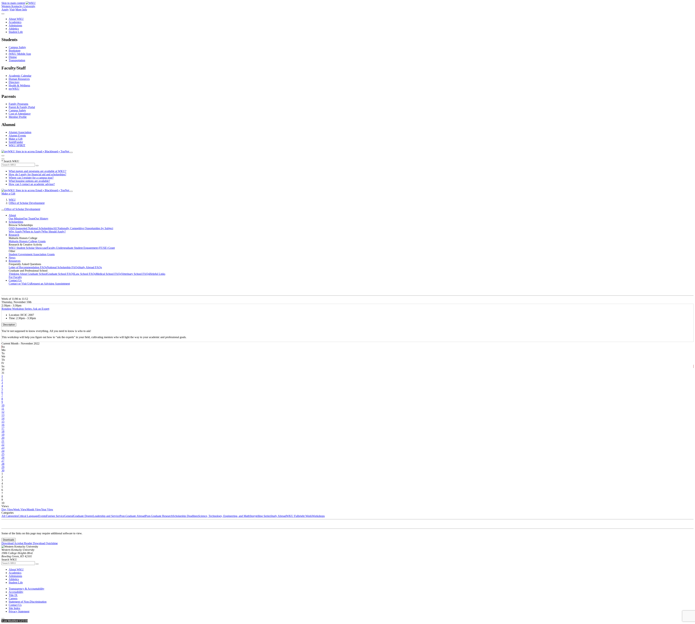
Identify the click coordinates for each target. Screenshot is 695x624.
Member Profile (18, 116)
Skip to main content (13, 3)
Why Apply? (16, 231)
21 (2, 441)
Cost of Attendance (20, 113)
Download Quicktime (45, 543)
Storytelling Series (260, 515)
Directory (14, 82)
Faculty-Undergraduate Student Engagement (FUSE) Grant (81, 247)
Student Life (16, 31)
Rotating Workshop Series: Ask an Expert (25, 308)
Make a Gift (15, 138)
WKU (12, 199)
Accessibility (16, 591)
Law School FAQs (85, 273)
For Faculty (15, 277)
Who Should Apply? (54, 231)
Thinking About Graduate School (28, 273)
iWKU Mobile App (20, 53)
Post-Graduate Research (159, 515)
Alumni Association (20, 132)
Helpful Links (157, 273)
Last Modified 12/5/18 (14, 620)
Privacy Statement (19, 611)
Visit (12, 9)
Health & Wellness (19, 85)
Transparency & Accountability (26, 588)
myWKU (14, 88)
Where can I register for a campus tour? (31, 177)
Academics (15, 22)
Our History (41, 218)
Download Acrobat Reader (17, 543)
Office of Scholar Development (27, 203)
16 (2, 424)
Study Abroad (278, 515)
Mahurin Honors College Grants (27, 241)
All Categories (9, 515)
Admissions (15, 25)
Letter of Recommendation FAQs (28, 267)
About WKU (16, 18)
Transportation (17, 60)
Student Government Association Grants (32, 254)
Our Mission (16, 218)
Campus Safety (17, 47)
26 (2, 457)
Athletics (14, 28)
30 (2, 470)
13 (2, 415)
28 (2, 463)
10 (2, 405)
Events (42, 515)
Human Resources (19, 78)
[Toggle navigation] (2, 210)
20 (2, 437)
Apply (5, 9)
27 (2, 460)
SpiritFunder (16, 142)
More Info (21, 9)
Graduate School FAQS (60, 273)
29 (2, 467)
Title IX (13, 595)
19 (2, 434)
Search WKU (10, 161)
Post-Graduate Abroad (132, 515)
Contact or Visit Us (20, 283)
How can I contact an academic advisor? (32, 184)
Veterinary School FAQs (135, 273)
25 (2, 454)
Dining (13, 57)
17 (2, 428)
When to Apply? (32, 231)
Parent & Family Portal (22, 107)
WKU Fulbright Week (299, 515)
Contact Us (15, 280)
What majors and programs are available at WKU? (37, 171)
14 (2, 418)
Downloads (8, 539)
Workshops (318, 515)
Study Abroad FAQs (90, 267)
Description (9, 324)
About (12, 215)
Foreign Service (55, 515)
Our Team (29, 218)
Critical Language (28, 515)
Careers (13, 598)
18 (2, 431)
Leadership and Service (106, 515)
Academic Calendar (20, 75)
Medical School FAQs (108, 273)
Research (14, 234)
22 (2, 444)
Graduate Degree (83, 515)
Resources (14, 260)
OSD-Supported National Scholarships (31, 228)
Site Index (14, 608)
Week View (20, 509)
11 (2, 408)
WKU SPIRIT (17, 145)
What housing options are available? (29, 180)
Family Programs (18, 103)
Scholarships (16, 221)
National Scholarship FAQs (62, 267)
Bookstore (14, 50)
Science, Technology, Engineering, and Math (224, 515)
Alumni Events (17, 135)
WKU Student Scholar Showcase (28, 247)
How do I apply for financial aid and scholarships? (37, 174)
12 (2, 411)
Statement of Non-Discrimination (28, 601)
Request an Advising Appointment (50, 283)
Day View (7, 509)
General (68, 515)
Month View (34, 509)
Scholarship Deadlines (185, 515)
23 (2, 447)
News (12, 257)
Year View (47, 509)
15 (2, 421)
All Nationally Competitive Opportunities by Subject (83, 228)
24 (2, 450)
